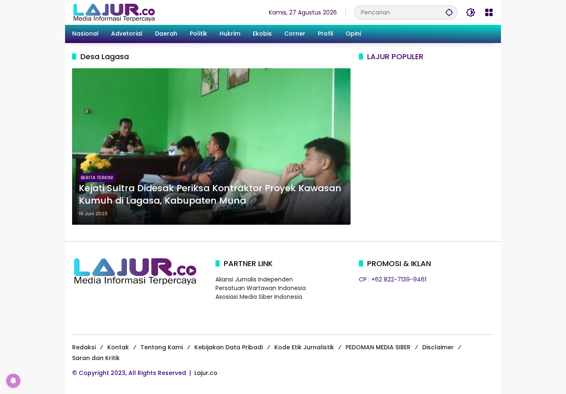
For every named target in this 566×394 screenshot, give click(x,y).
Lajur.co (206, 373)
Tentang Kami (161, 347)
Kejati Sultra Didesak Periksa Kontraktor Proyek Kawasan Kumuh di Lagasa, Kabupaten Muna (210, 194)
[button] (449, 12)
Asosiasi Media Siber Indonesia (258, 297)
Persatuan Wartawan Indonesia (260, 288)
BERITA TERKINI (97, 177)
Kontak (118, 347)
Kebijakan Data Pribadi (228, 347)
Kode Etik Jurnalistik (304, 347)
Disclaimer (438, 347)
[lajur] (113, 12)
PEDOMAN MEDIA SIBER (378, 347)
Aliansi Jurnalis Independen (254, 279)
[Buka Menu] (489, 12)
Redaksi (84, 347)
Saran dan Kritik (96, 358)
